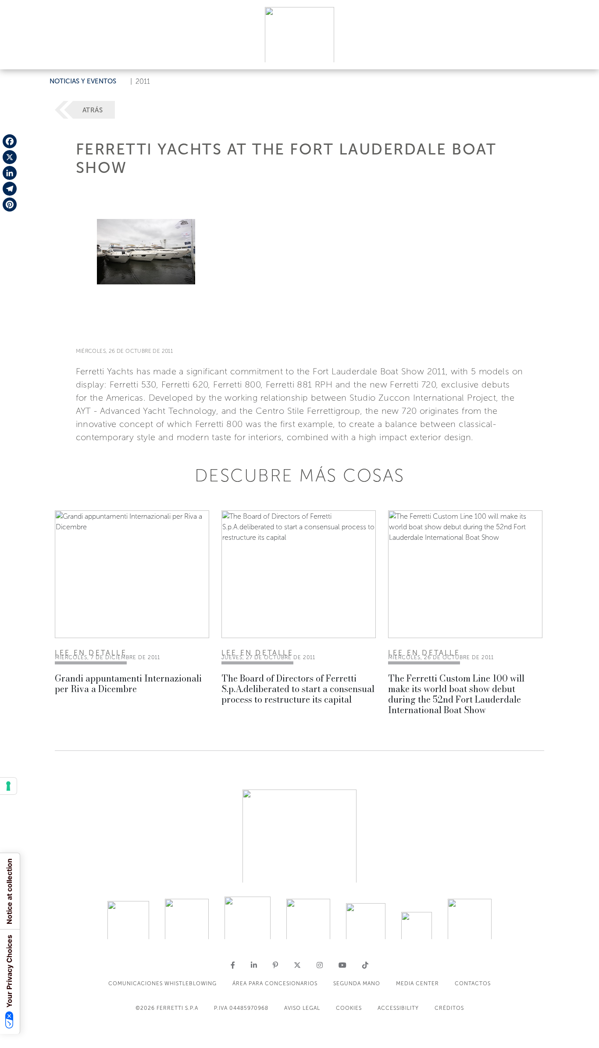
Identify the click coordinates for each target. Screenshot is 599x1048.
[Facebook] (10, 141)
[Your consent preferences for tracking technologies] (8, 786)
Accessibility (398, 1008)
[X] (10, 157)
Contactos (473, 983)
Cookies (349, 1008)
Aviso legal (302, 1008)
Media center (417, 983)
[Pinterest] (10, 204)
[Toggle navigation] (582, 54)
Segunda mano (356, 983)
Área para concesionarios (274, 983)
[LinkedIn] (10, 173)
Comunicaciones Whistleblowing (162, 983)
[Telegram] (10, 189)
